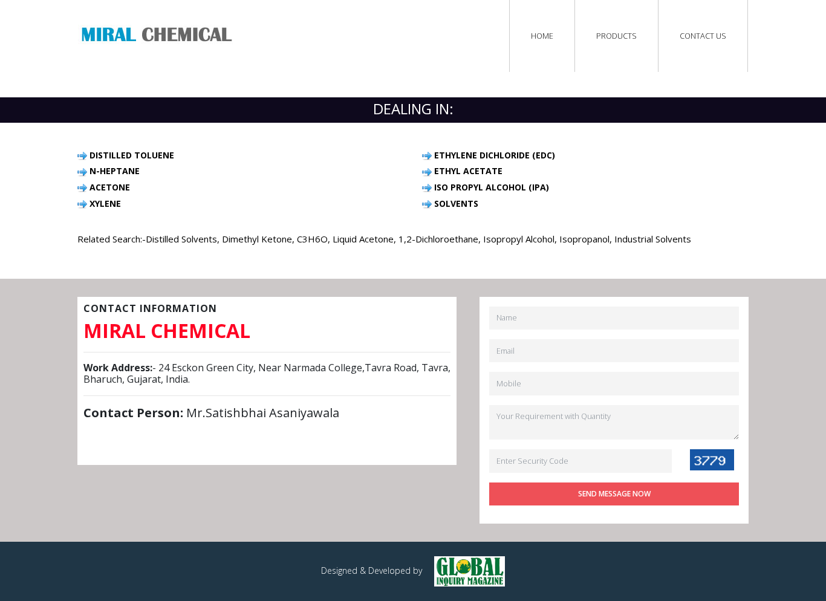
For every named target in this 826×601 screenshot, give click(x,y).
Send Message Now (614, 494)
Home (542, 35)
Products (616, 35)
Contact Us (703, 35)
